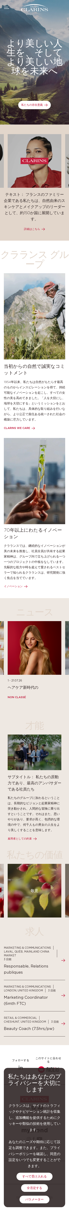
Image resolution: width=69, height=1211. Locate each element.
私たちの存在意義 (32, 105)
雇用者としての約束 (20, 838)
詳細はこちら (32, 229)
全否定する (34, 1188)
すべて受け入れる (34, 1176)
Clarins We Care (17, 428)
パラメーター (34, 1199)
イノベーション (13, 586)
